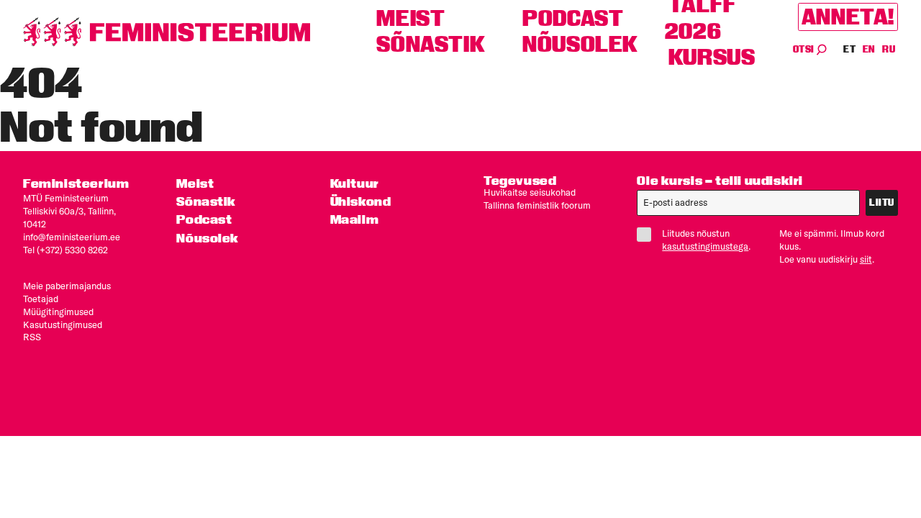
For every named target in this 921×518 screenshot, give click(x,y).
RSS (32, 336)
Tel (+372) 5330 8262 (65, 249)
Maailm (354, 219)
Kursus (712, 57)
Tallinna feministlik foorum (537, 205)
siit (866, 259)
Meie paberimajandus (67, 285)
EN (869, 49)
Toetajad (40, 298)
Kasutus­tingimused (62, 324)
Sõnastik (430, 44)
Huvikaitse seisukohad (530, 192)
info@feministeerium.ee (71, 236)
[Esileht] (167, 32)
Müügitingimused (58, 311)
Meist (410, 18)
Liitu (881, 202)
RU (888, 49)
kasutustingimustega (705, 246)
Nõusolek (580, 44)
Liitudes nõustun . (706, 239)
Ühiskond (360, 201)
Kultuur (354, 183)
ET (849, 49)
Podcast (572, 18)
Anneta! (848, 16)
